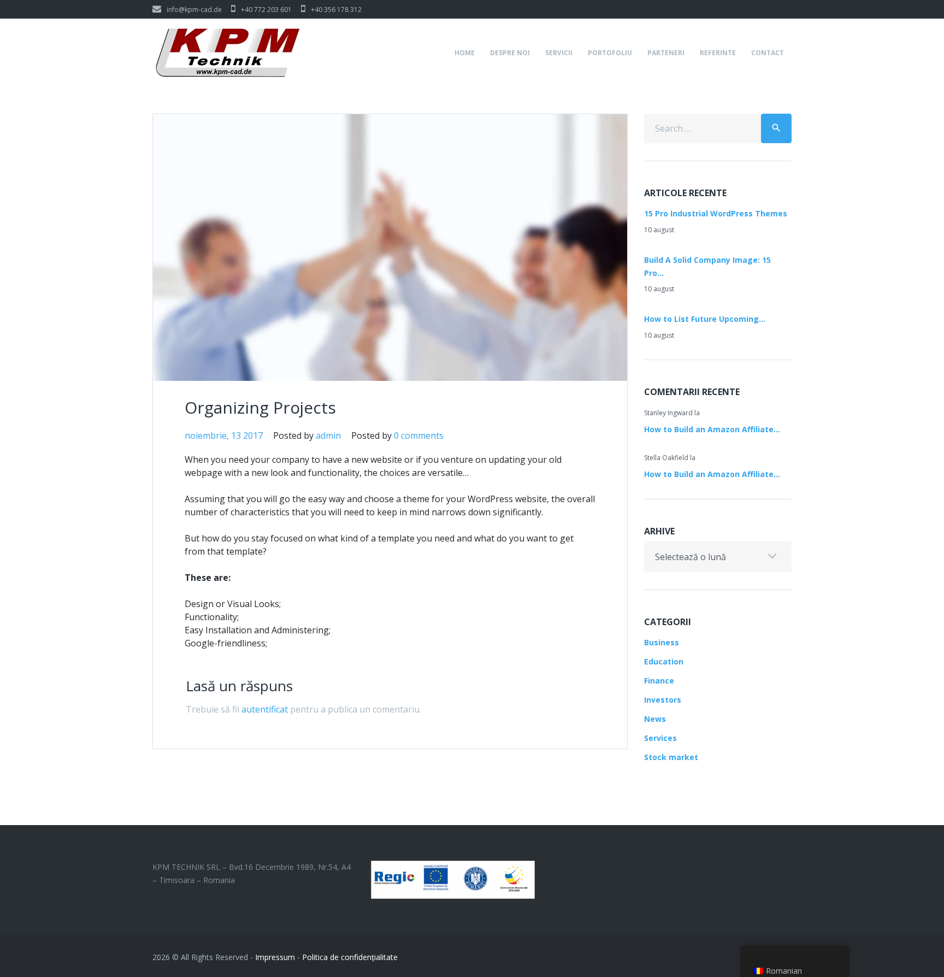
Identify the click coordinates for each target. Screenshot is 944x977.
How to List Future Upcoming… (704, 319)
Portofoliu (610, 52)
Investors (662, 700)
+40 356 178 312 (336, 9)
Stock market (671, 757)
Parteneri (666, 52)
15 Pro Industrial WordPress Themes (715, 213)
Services (660, 738)
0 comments (419, 435)
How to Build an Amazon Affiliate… (712, 429)
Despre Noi (510, 52)
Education (663, 661)
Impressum (275, 957)
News (655, 719)
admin (328, 435)
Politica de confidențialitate (350, 957)
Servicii (559, 52)
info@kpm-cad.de (194, 9)
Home (465, 52)
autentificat (264, 709)
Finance (659, 680)
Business (661, 642)
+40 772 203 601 (266, 9)
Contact (767, 52)
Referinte (718, 52)
